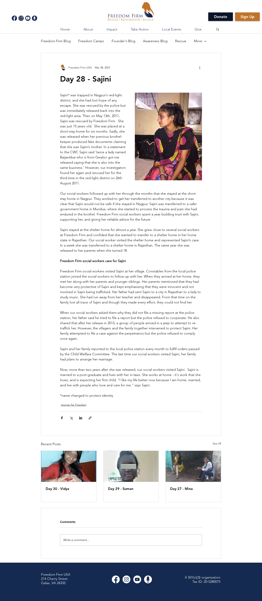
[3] (27, 18)
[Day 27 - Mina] (193, 466)
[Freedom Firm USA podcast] (148, 579)
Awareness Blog (155, 41)
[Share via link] (90, 418)
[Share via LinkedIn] (80, 418)
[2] (21, 18)
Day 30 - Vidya (57, 488)
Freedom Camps (91, 41)
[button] (112, 29)
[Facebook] (116, 579)
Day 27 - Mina (181, 488)
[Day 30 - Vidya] (68, 466)
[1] (14, 18)
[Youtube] (137, 579)
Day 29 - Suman (120, 488)
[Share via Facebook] (62, 418)
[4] (34, 18)
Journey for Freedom (73, 404)
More (198, 41)
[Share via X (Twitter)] (71, 418)
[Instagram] (126, 579)
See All (217, 443)
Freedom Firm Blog (56, 41)
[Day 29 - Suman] (131, 466)
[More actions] (199, 67)
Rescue (180, 41)
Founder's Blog (123, 41)
